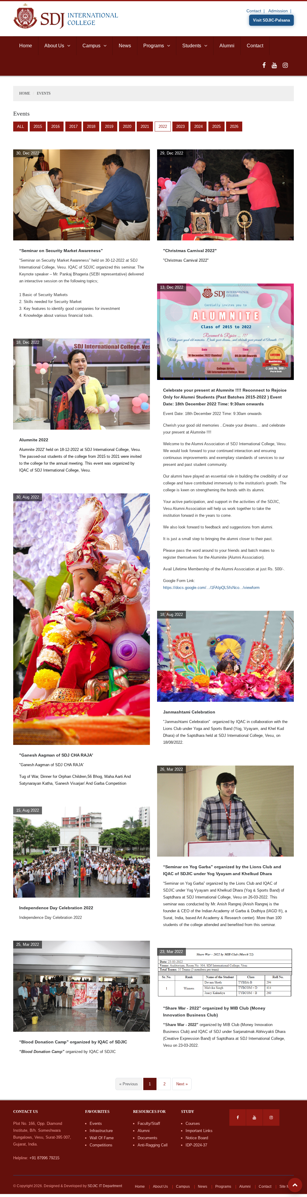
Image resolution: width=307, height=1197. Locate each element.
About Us (54, 45)
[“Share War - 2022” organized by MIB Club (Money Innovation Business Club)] (225, 972)
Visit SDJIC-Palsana (271, 20)
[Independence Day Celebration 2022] (81, 852)
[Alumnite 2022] (81, 384)
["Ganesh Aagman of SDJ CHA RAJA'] (81, 619)
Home (25, 45)
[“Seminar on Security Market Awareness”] (81, 195)
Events (96, 1123)
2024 (198, 126)
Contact (253, 10)
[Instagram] (285, 65)
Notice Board (197, 1138)
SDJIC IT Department (105, 1186)
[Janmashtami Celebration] (225, 656)
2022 (163, 126)
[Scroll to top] (295, 1185)
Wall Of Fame (102, 1138)
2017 (73, 126)
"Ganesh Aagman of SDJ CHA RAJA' (56, 755)
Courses (193, 1123)
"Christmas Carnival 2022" (190, 250)
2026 (234, 126)
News (125, 45)
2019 (109, 126)
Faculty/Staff (149, 1123)
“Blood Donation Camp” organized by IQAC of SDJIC (73, 1042)
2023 (180, 126)
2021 (145, 126)
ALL (20, 126)
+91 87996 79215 (44, 1158)
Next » (182, 1084)
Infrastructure (101, 1130)
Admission (278, 10)
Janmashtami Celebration (189, 712)
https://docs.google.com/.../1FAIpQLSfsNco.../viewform (211, 587)
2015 (38, 126)
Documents (147, 1138)
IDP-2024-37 (196, 1145)
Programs (153, 45)
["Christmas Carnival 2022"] (225, 195)
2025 (216, 126)
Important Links (199, 1130)
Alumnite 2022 (33, 439)
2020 (127, 126)
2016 (55, 126)
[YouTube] (274, 65)
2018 (91, 126)
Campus (91, 45)
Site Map (286, 1186)
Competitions (101, 1145)
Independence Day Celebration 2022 (56, 907)
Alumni (226, 45)
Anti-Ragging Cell (153, 1145)
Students (191, 45)
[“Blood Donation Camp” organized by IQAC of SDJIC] (81, 986)
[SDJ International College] (65, 15)
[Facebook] (264, 65)
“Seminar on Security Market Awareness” (61, 250)
